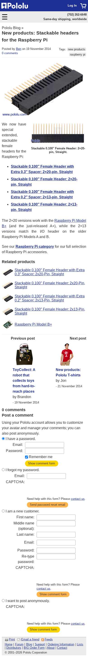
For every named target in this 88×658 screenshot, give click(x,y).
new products (76, 49)
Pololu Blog (11, 28)
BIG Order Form (34, 647)
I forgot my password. (22, 470)
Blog (29, 644)
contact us (78, 498)
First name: (25, 517)
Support (40, 644)
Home (8, 644)
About (51, 647)
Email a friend (30, 639)
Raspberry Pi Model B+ (33, 324)
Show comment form (41, 463)
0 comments (10, 53)
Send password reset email (47, 504)
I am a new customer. (22, 511)
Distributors (13, 647)
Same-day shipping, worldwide (65, 19)
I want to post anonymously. (28, 601)
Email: (18, 445)
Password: (14, 451)
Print (12, 639)
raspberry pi (77, 54)
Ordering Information (61, 644)
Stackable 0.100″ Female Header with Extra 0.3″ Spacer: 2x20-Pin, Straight (50, 272)
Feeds (49, 639)
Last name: (25, 534)
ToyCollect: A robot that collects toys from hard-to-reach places (24, 380)
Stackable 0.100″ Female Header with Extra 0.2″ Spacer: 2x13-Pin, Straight (50, 298)
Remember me (41, 457)
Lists (80, 644)
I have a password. (21, 439)
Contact (62, 647)
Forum (19, 644)
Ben (18, 49)
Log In (72, 5)
